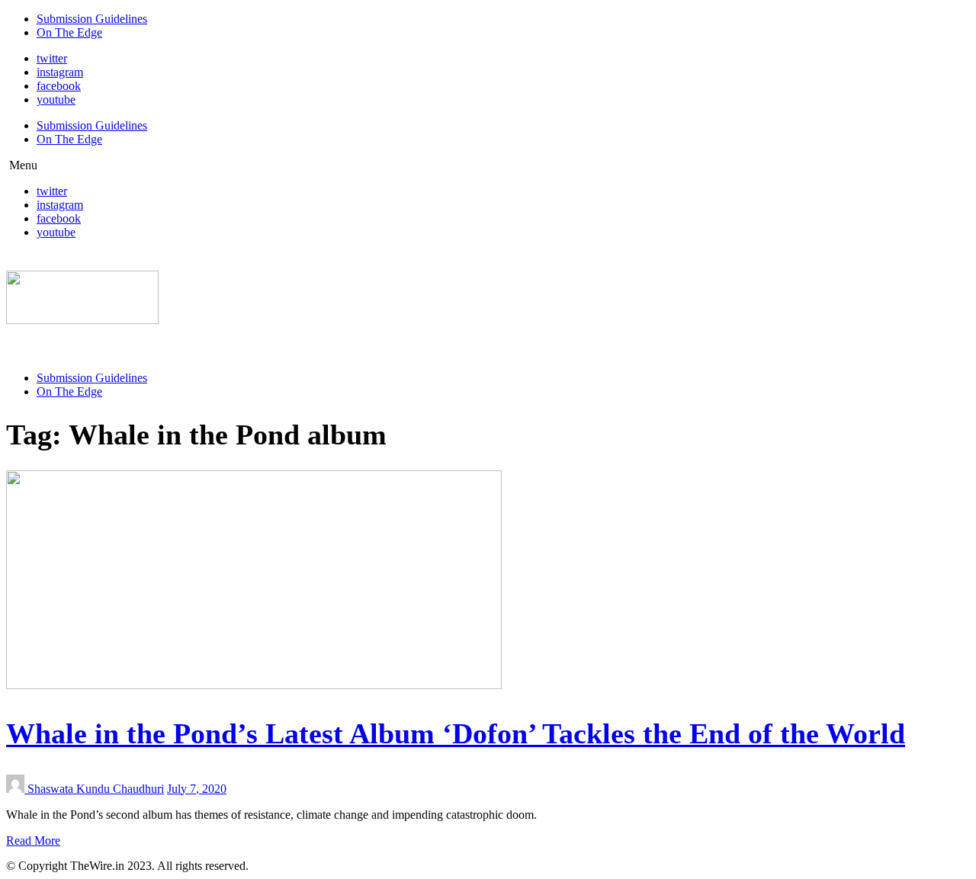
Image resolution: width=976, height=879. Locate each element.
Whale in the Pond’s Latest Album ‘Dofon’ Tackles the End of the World (455, 733)
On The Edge (69, 32)
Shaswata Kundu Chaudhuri (95, 788)
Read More (33, 840)
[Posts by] (16, 788)
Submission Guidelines (92, 18)
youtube (56, 99)
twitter (52, 58)
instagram (60, 72)
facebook (59, 85)
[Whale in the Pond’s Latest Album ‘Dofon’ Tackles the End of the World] (254, 684)
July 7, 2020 (196, 788)
